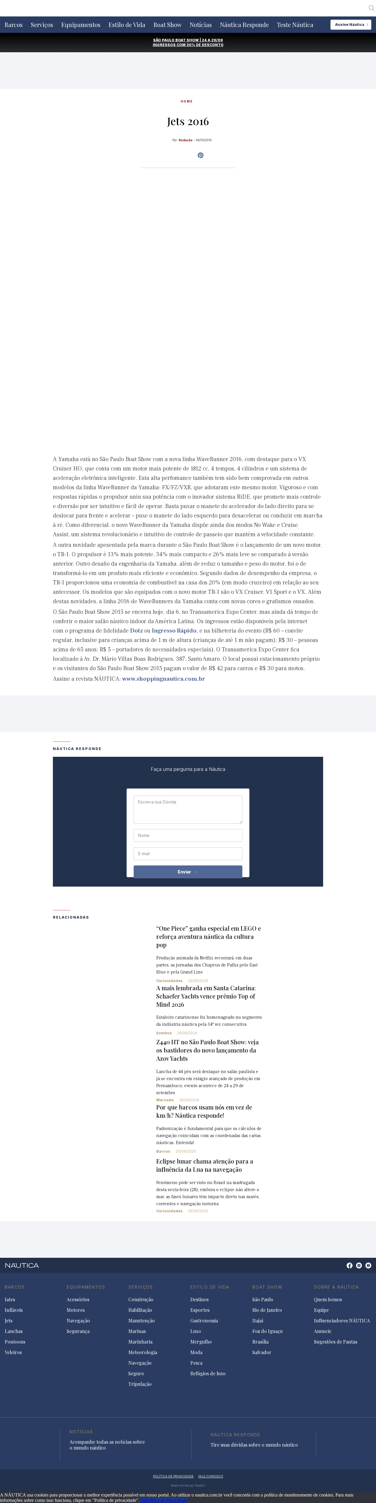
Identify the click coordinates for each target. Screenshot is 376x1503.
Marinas (137, 1331)
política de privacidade (173, 1476)
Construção (140, 1299)
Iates (10, 1299)
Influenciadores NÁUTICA (342, 1321)
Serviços (42, 24)
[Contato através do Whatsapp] (343, 1268)
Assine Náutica (349, 24)
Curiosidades (169, 981)
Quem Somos (328, 1299)
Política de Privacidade (166, 1500)
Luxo (195, 1331)
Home (187, 101)
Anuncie (322, 1331)
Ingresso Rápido (174, 631)
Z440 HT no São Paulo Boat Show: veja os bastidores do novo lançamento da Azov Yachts (207, 1050)
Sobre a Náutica (336, 1287)
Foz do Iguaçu (267, 1331)
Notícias (201, 24)
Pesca (196, 1363)
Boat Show (168, 24)
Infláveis (14, 1310)
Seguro (136, 1373)
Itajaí (257, 1321)
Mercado (165, 1100)
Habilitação (140, 1310)
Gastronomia (204, 1321)
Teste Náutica (295, 24)
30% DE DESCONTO (205, 45)
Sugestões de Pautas (335, 1342)
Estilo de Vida (127, 24)
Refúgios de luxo (208, 1373)
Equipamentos (80, 24)
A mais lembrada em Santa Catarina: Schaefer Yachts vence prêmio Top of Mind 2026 (206, 996)
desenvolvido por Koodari (188, 1485)
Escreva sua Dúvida (157, 802)
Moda (196, 1352)
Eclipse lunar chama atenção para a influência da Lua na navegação (204, 1165)
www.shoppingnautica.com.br (163, 679)
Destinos (199, 1299)
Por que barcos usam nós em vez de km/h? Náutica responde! (204, 1111)
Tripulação (140, 1384)
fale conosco (210, 1476)
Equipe (321, 1310)
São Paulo (262, 1299)
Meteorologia (142, 1352)
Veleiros (13, 1352)
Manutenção (141, 1321)
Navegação (78, 1321)
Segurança (78, 1331)
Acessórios (78, 1299)
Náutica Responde (244, 24)
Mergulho (201, 1342)
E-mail (144, 853)
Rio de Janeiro (267, 1310)
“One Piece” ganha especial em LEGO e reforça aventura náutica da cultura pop (208, 936)
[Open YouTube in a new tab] (200, 155)
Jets (8, 1321)
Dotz (137, 631)
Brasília (260, 1342)
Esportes (199, 1310)
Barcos (14, 24)
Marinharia (140, 1342)
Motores (76, 1310)
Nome (144, 835)
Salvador (261, 1352)
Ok (142, 1500)
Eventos (164, 1033)
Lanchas (14, 1331)
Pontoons (15, 1342)
